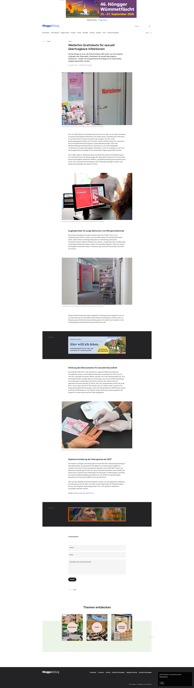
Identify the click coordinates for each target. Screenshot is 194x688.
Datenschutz (164, 676)
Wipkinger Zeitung (92, 20)
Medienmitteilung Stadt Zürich (83, 493)
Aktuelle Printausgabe (118, 672)
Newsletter (93, 672)
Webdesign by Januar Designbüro (144, 684)
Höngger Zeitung (102, 20)
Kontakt (108, 672)
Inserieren (101, 672)
